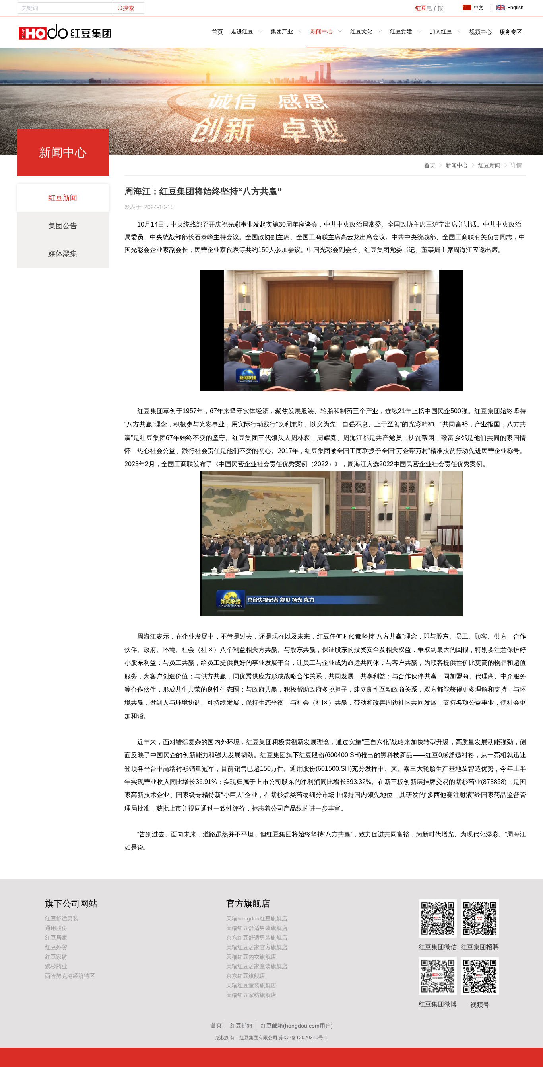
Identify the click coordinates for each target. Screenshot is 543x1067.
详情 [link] (516, 165)
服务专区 (511, 32)
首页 (217, 32)
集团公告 (62, 226)
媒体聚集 (62, 254)
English (515, 7)
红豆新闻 (62, 198)
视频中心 (480, 32)
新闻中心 (457, 165)
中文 (478, 7)
